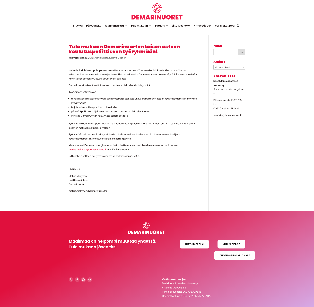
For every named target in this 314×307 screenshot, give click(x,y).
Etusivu (78, 26)
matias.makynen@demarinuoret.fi (87, 149)
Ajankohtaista (114, 26)
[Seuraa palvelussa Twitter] (71, 279)
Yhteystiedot (202, 26)
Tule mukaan (139, 26)
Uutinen (122, 57)
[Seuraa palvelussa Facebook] (77, 279)
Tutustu (160, 26)
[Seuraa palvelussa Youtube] (89, 279)
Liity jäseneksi (181, 26)
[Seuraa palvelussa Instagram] (83, 279)
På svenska (93, 26)
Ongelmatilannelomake (234, 255)
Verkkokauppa (225, 26)
